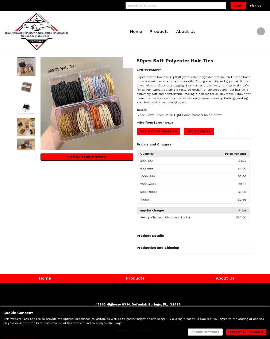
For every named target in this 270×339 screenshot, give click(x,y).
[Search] (222, 5)
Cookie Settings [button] (205, 332)
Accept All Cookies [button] (246, 332)
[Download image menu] (128, 62)
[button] (195, 144)
